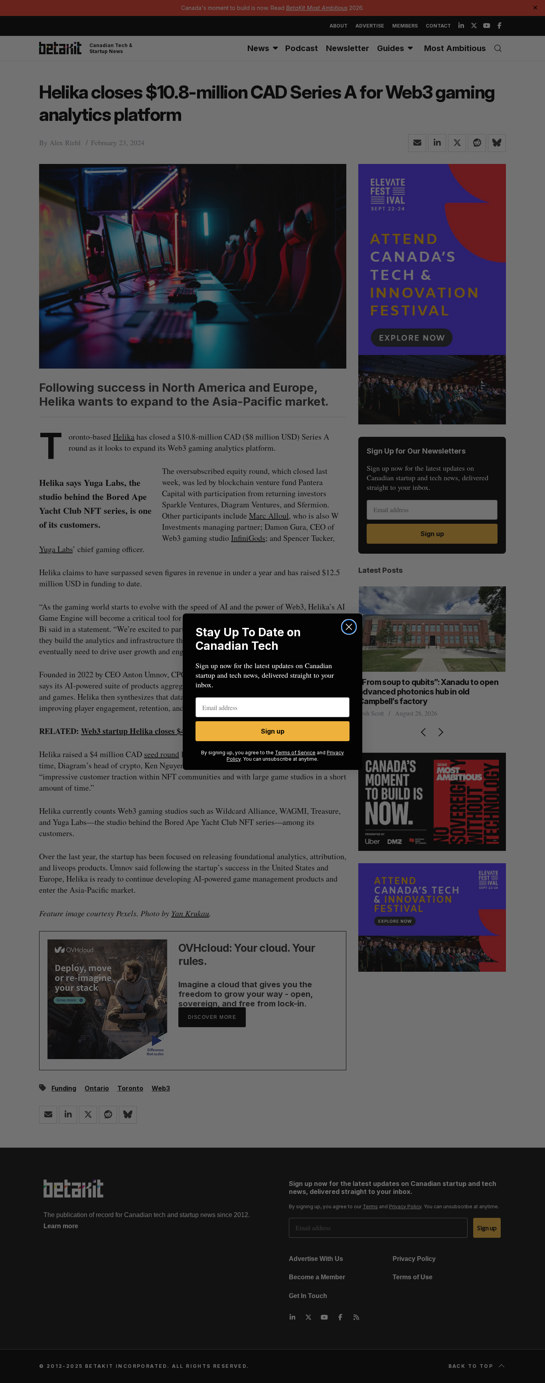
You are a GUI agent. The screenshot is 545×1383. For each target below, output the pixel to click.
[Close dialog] (349, 627)
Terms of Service (295, 753)
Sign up (272, 731)
